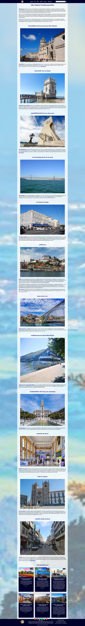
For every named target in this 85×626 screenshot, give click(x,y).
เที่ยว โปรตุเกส (41, 620)
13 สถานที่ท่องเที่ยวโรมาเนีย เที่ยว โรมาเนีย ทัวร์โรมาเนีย (42, 605)
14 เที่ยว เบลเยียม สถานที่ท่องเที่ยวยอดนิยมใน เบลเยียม (26, 605)
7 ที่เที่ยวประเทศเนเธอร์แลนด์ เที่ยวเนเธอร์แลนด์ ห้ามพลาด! (26, 579)
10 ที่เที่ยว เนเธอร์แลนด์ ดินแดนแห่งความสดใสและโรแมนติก (59, 605)
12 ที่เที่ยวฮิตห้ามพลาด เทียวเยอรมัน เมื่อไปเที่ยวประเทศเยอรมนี (59, 579)
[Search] (65, 1)
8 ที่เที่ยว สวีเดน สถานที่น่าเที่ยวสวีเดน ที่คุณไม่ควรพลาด (42, 579)
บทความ (45, 1)
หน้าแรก (31, 1)
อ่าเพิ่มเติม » (26, 586)
